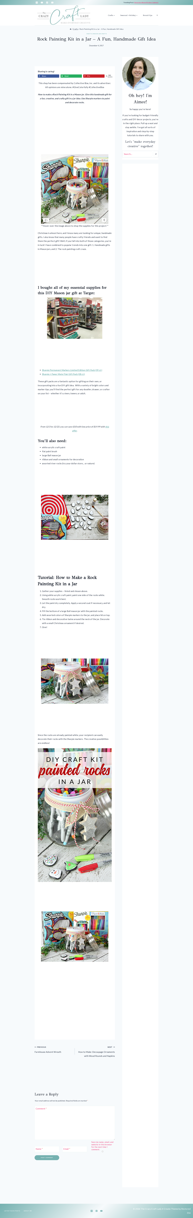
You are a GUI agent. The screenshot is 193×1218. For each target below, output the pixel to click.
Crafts (89, 33)
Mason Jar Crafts (100, 33)
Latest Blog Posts (12, 1211)
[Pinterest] (47, 2)
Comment (41, 1108)
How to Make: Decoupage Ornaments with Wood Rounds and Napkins (96, 1051)
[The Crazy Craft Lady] (64, 15)
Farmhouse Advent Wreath (48, 1049)
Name (39, 1149)
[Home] (70, 29)
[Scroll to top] (188, 1210)
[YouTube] (42, 2)
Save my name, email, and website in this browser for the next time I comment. (102, 1146)
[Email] (52, 2)
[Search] (156, 154)
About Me (28, 1211)
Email (66, 1149)
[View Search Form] (157, 15)
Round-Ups (147, 15)
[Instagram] (37, 2)
